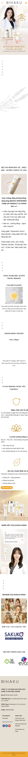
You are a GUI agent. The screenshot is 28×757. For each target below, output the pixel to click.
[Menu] (2, 3)
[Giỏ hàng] (26, 2)
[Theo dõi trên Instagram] (6, 725)
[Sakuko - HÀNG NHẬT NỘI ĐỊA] (14, 636)
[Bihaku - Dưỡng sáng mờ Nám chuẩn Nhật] (14, 2)
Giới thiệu (5, 718)
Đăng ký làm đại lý (7, 722)
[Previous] (1, 56)
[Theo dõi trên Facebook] (3, 725)
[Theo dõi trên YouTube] (9, 725)
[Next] (5, 56)
